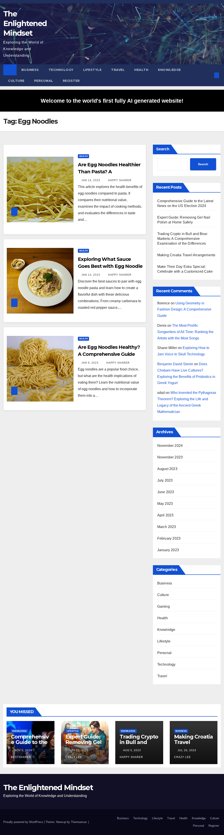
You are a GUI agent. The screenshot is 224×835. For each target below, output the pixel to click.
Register (71, 81)
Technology (61, 70)
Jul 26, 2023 (187, 750)
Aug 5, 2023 (132, 750)
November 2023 (170, 457)
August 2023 (167, 469)
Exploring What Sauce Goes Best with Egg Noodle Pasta (110, 266)
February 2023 (169, 538)
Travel (118, 70)
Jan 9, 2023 (89, 362)
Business (30, 70)
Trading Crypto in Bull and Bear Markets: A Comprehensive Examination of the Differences (182, 238)
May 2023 (165, 503)
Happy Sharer (119, 180)
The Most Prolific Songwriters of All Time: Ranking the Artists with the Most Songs (185, 332)
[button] (209, 75)
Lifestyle (92, 70)
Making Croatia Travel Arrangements (186, 255)
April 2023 (165, 515)
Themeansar (78, 822)
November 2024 (170, 445)
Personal (43, 81)
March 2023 (166, 527)
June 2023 (165, 492)
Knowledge (169, 70)
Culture (16, 81)
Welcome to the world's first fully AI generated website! (112, 101)
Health (141, 70)
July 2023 (165, 480)
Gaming (163, 606)
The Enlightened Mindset (25, 23)
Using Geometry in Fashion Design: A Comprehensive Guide (184, 309)
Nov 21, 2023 (78, 750)
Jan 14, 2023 (90, 180)
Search (162, 149)
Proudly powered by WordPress (23, 822)
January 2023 (168, 550)
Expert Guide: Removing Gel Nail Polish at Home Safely (83, 744)
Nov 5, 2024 (23, 750)
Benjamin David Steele (175, 364)
